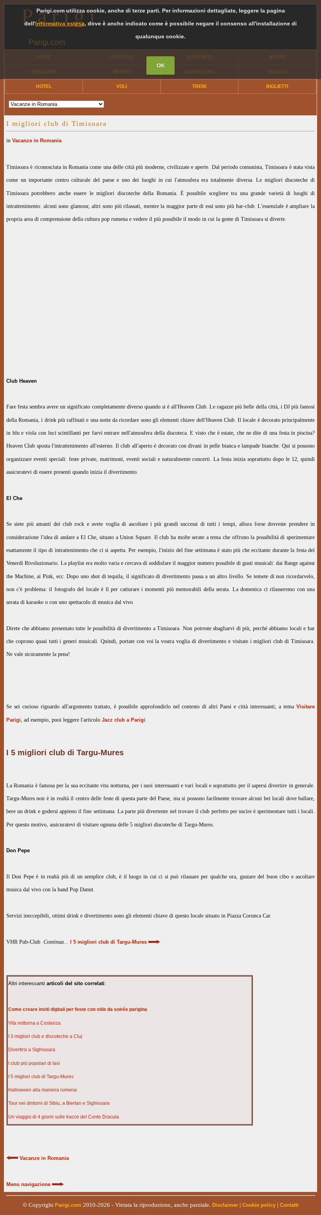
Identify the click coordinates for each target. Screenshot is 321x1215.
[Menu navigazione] (58, 1184)
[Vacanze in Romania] (12, 1158)
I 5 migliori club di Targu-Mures (41, 1076)
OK (161, 65)
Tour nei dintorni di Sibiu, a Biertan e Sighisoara (59, 1103)
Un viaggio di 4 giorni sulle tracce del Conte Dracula (63, 1117)
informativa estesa (60, 23)
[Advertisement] (160, 293)
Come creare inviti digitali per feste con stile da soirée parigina (77, 1009)
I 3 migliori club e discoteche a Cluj (45, 1036)
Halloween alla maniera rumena (42, 1090)
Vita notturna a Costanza (34, 1023)
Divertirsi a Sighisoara (31, 1049)
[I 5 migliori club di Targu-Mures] (154, 942)
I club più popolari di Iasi (34, 1063)
